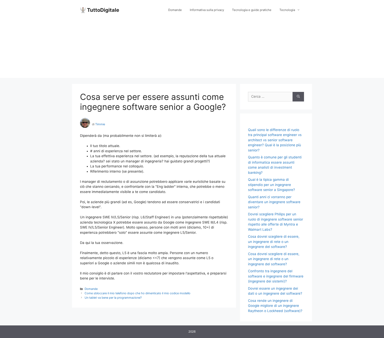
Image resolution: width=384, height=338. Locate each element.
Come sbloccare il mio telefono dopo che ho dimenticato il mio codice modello (137, 293)
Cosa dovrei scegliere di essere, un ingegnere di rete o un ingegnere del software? (273, 242)
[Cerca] (298, 96)
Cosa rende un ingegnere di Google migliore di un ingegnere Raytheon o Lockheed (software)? (275, 306)
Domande (175, 10)
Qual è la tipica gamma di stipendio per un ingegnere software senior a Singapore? (271, 185)
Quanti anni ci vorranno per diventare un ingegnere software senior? (274, 202)
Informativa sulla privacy (207, 10)
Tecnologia (287, 10)
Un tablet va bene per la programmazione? (113, 297)
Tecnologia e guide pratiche (251, 10)
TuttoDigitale (103, 10)
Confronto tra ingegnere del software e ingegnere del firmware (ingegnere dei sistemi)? (275, 276)
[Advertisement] (192, 50)
